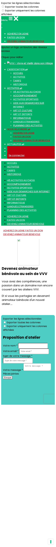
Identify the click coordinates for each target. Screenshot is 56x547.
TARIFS (17, 80)
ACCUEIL (18, 73)
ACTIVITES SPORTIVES (25, 99)
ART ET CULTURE (22, 110)
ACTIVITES (19, 77)
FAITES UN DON (16, 37)
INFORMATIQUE (22, 118)
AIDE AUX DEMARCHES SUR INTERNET (28, 191)
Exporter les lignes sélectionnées (20, 3)
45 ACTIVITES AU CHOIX (27, 92)
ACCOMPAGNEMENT (25, 95)
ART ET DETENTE (22, 114)
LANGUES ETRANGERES (26, 121)
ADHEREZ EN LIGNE (18, 33)
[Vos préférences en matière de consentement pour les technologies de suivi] (51, 542)
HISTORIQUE (20, 84)
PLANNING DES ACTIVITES (27, 125)
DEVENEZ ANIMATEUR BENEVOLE (25, 41)
